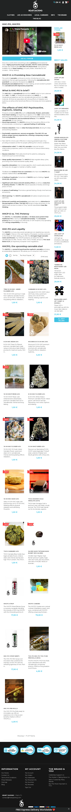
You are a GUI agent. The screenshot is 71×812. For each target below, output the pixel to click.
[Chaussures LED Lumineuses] (59, 100)
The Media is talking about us (59, 777)
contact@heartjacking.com (11, 797)
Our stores (5, 773)
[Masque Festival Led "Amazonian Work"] (59, 256)
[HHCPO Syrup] (14, 586)
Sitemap (4, 782)
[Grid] (6, 255)
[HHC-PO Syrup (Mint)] (14, 639)
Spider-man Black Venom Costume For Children (61, 139)
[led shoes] (59, 69)
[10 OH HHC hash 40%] (14, 481)
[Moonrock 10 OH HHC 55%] (39, 324)
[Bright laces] (59, 225)
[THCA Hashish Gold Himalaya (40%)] (39, 481)
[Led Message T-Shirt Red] (59, 192)
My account (29, 773)
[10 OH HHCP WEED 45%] (39, 429)
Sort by (15, 255)
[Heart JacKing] (35, 10)
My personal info (31, 780)
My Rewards (29, 784)
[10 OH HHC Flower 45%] (14, 429)
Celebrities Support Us (56, 775)
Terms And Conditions (8, 777)
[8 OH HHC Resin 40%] (14, 324)
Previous (55, 42)
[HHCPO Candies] (39, 586)
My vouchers (29, 782)
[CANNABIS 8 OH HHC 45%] (39, 272)
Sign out (28, 787)
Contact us (5, 775)
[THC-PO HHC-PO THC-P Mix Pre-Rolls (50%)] (39, 639)
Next (64, 42)
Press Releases (6, 780)
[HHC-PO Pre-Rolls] (14, 691)
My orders (28, 775)
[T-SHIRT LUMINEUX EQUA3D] (59, 162)
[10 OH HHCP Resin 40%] (14, 377)
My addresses (30, 777)
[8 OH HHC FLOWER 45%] (39, 377)
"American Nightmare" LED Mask (60, 266)
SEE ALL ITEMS (26, 58)
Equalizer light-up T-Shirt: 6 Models (60, 301)
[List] (10, 255)
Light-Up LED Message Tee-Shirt (59, 203)
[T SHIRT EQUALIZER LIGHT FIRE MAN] (59, 291)
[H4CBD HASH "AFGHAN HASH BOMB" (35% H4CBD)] (39, 534)
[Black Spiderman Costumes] (59, 129)
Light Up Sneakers (61, 108)
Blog (3, 784)
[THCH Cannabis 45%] (14, 534)
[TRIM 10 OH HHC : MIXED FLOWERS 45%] (14, 272)
